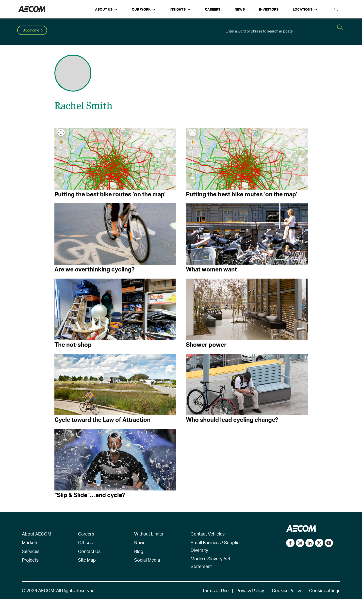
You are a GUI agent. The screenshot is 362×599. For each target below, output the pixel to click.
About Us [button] (104, 9)
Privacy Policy (250, 590)
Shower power (206, 344)
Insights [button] (178, 9)
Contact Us (89, 551)
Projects (30, 560)
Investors (269, 9)
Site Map (87, 560)
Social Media (147, 560)
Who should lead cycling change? (232, 419)
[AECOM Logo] (31, 9)
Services (30, 551)
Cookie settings (324, 590)
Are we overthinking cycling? (94, 269)
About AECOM (36, 533)
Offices (85, 542)
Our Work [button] (141, 9)
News (240, 9)
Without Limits (148, 533)
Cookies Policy (286, 590)
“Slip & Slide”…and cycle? (89, 495)
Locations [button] (303, 9)
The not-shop (73, 344)
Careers (212, 9)
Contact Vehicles (208, 533)
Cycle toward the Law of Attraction (102, 419)
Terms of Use (215, 590)
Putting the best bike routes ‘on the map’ (110, 194)
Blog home (31, 30)
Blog (138, 551)
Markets (30, 542)
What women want (211, 269)
